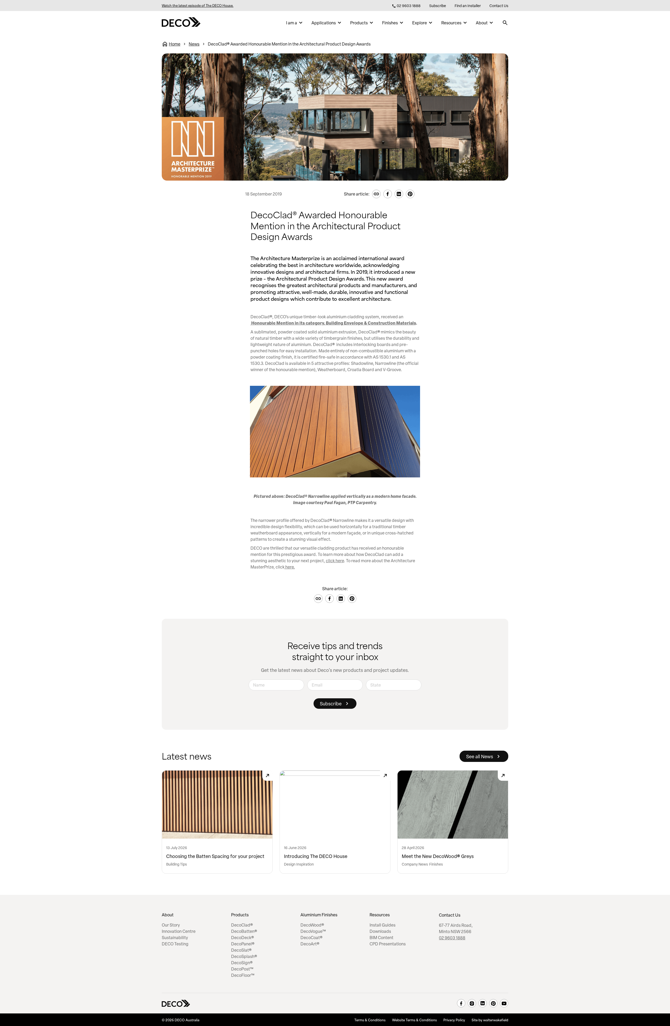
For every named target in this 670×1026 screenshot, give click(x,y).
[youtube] (504, 1003)
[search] (505, 23)
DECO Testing (175, 944)
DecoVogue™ (313, 931)
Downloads (380, 931)
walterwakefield (495, 1019)
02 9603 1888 (408, 5)
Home (174, 44)
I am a (291, 23)
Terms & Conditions (370, 1019)
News (194, 44)
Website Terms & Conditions (414, 1019)
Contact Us (498, 5)
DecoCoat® (311, 937)
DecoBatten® (244, 931)
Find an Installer (468, 5)
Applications (323, 23)
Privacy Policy (454, 1019)
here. (289, 567)
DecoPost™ (242, 969)
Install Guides (382, 925)
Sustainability (175, 937)
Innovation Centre (179, 931)
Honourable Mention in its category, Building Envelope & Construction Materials (333, 323)
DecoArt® (309, 944)
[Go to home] (181, 22)
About (482, 23)
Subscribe (437, 5)
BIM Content (381, 937)
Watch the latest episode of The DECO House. (197, 5)
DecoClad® (242, 925)
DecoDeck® (242, 937)
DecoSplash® (244, 956)
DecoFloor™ (242, 975)
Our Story (171, 925)
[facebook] (461, 1003)
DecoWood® (312, 925)
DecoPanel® (242, 944)
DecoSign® (242, 963)
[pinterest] (493, 1003)
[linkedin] (482, 1003)
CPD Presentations (388, 944)
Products (359, 23)
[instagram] (472, 1003)
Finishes (390, 23)
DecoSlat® (241, 950)
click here (335, 561)
